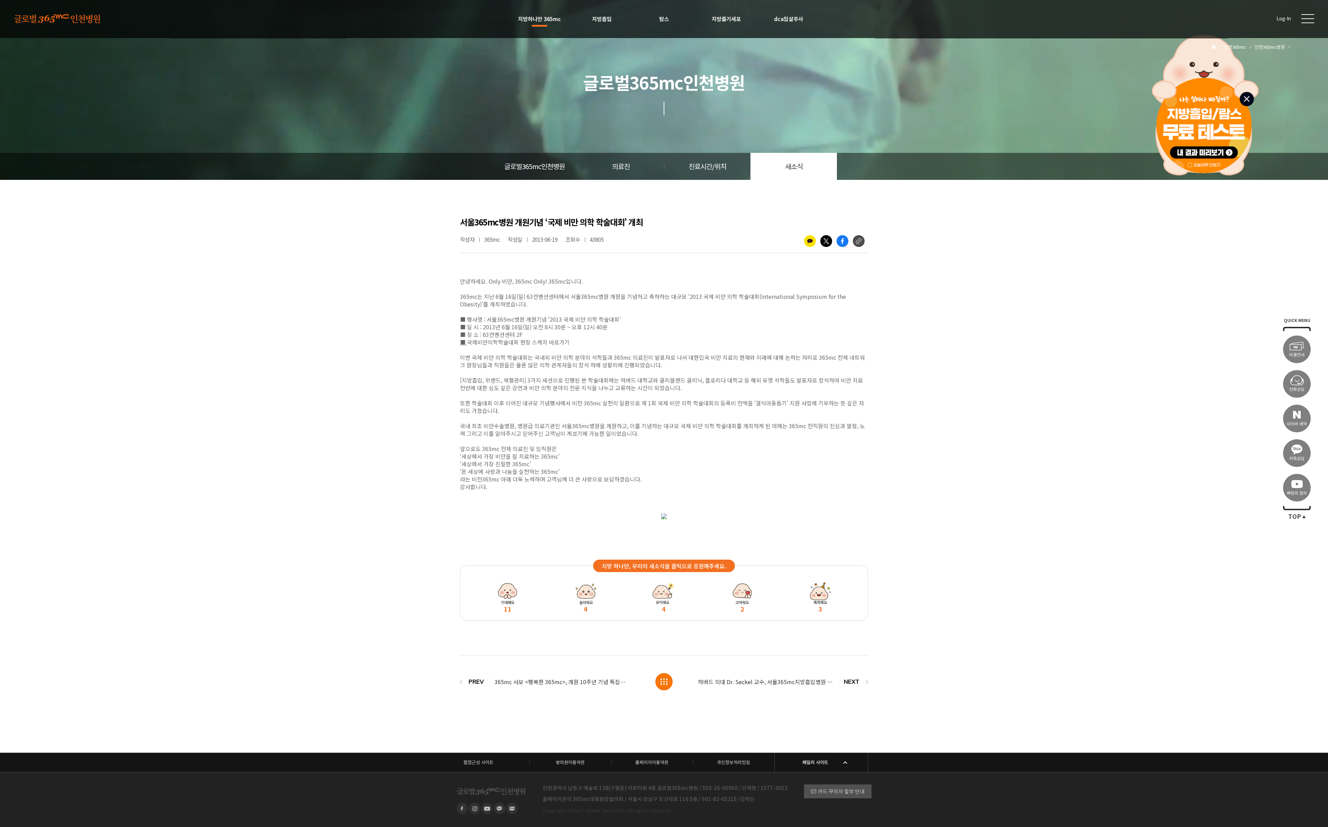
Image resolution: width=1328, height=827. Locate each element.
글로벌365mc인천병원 (534, 166)
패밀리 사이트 (815, 762)
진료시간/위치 (707, 166)
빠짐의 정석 (1297, 493)
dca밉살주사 (788, 19)
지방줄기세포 (726, 19)
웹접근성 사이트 (478, 762)
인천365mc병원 (1270, 47)
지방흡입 (601, 19)
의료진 (621, 166)
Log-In (1283, 19)
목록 (664, 681)
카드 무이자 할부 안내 (841, 791)
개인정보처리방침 (733, 762)
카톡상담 (1296, 458)
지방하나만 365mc (539, 19)
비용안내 (1296, 354)
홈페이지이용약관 (651, 762)
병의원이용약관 (570, 762)
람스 (664, 19)
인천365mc (1235, 47)
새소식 (794, 166)
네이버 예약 (1297, 423)
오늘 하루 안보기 (1208, 163)
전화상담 (1296, 389)
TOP (1294, 517)
